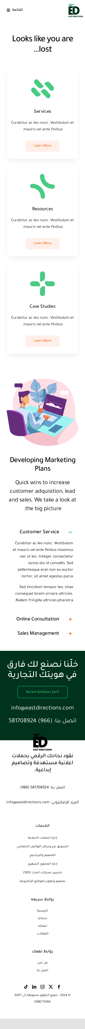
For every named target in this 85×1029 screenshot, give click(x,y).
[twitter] (51, 987)
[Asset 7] (75, 5)
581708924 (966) (34, 788)
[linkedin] (34, 987)
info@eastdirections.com (42, 709)
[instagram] (42, 987)
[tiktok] (26, 987)
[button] (42, 532)
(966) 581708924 (30, 721)
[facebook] (59, 987)
